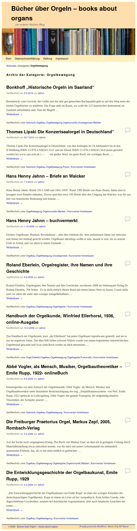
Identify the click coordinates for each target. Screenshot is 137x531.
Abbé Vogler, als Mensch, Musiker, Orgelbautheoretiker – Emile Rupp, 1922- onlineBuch (64, 369)
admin (41, 93)
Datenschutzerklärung (27, 58)
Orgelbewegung (54, 122)
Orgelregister (59, 306)
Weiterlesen (14, 114)
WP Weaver (124, 526)
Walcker (97, 122)
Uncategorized (85, 122)
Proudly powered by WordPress (93, 526)
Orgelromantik (70, 122)
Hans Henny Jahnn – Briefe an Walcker (45, 176)
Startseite (11, 65)
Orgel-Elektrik (33, 357)
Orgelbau (40, 122)
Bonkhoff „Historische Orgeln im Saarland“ (50, 87)
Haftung (47, 58)
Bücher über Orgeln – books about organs (37, 526)
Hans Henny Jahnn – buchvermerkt (42, 220)
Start (8, 58)
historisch (30, 122)
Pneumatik (86, 357)
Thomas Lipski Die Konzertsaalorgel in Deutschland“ (60, 131)
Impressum (62, 58)
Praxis (66, 166)
